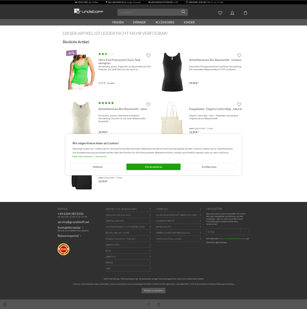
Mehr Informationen (82, 156)
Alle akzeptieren (153, 166)
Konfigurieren (209, 166)
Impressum (101, 156)
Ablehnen (98, 166)
